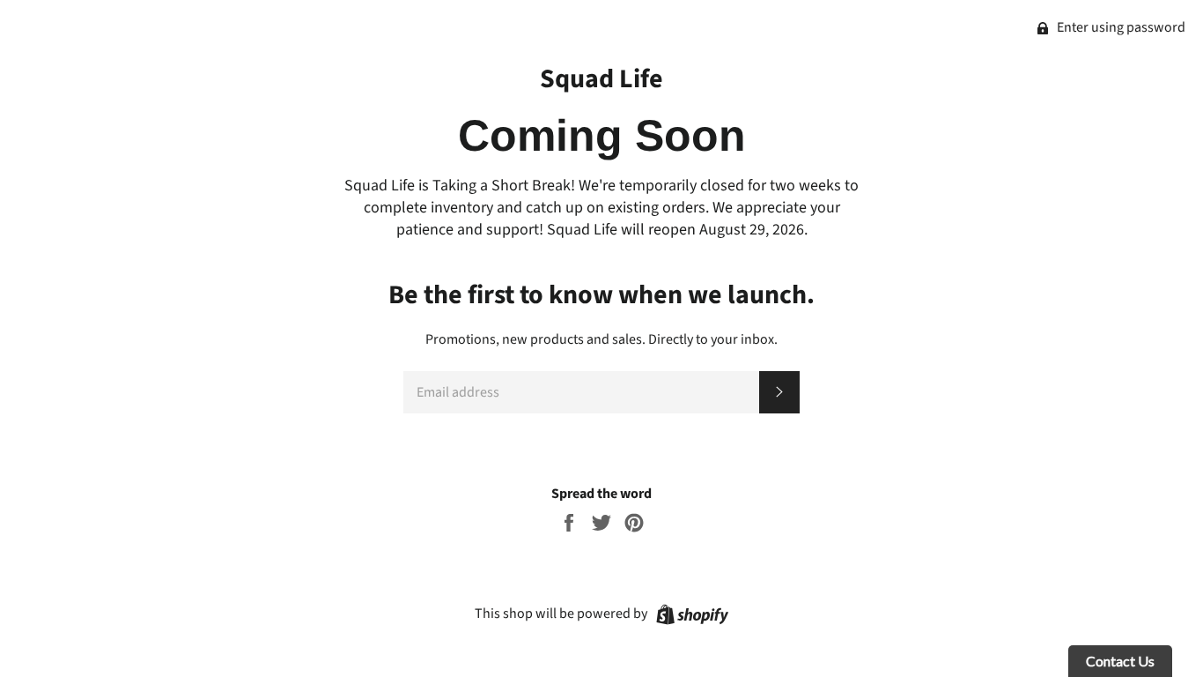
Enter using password (1119, 27)
